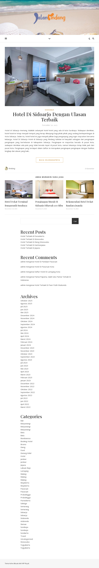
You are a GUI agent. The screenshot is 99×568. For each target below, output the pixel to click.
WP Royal (25, 563)
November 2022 (27, 386)
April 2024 (25, 336)
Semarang (25, 506)
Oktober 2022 (26, 389)
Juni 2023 (24, 365)
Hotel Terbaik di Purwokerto (32, 236)
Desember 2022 (27, 383)
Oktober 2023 (26, 354)
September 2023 (28, 357)
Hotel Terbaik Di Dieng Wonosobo (35, 242)
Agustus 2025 (26, 303)
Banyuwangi (25, 423)
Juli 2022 (24, 398)
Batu (22, 432)
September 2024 (28, 324)
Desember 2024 (27, 315)
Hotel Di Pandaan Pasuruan (46, 261)
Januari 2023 (26, 380)
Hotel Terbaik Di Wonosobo (32, 239)
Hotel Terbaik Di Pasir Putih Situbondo (50, 285)
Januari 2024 (26, 345)
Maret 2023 (25, 374)
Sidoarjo (49, 110)
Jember (24, 459)
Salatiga (24, 503)
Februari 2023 (26, 377)
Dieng (23, 447)
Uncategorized (27, 539)
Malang (23, 474)
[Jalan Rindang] (49, 17)
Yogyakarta (25, 545)
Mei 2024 (24, 333)
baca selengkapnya (49, 160)
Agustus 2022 (26, 395)
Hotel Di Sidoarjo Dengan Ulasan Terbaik (49, 117)
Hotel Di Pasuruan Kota (44, 266)
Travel (23, 536)
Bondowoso (26, 438)
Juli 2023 (24, 362)
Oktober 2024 (26, 321)
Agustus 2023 (26, 360)
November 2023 (27, 351)
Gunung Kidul (26, 453)
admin (23, 261)
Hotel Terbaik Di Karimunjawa (33, 245)
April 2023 (25, 371)
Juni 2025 (24, 309)
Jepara (23, 465)
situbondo (25, 521)
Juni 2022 (24, 401)
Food (23, 450)
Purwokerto (25, 500)
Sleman (23, 524)
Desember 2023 (27, 348)
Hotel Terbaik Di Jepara (30, 248)
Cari (75, 221)
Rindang (12, 168)
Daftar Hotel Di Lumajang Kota (47, 272)
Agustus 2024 (26, 327)
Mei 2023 (24, 368)
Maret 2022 (25, 407)
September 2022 (28, 392)
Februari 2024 (26, 342)
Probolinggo (26, 494)
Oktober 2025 (26, 300)
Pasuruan (24, 489)
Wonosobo (25, 542)
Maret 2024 (25, 339)
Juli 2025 (24, 306)
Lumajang (24, 471)
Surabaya (24, 527)
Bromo (23, 444)
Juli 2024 (24, 330)
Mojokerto (25, 483)
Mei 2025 (24, 312)
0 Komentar (89, 168)
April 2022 (25, 404)
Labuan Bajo (26, 468)
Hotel (23, 456)
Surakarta (24, 533)
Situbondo (25, 518)
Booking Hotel (26, 441)
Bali (22, 420)
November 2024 (27, 318)
